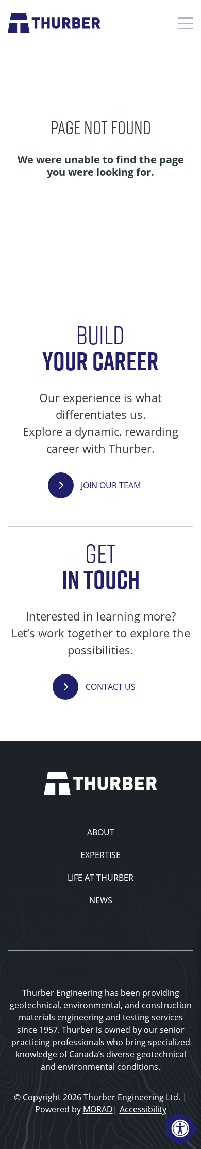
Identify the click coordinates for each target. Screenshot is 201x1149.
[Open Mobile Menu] (185, 23)
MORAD (98, 1109)
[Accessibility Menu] (180, 1128)
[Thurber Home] (100, 782)
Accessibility (143, 1109)
